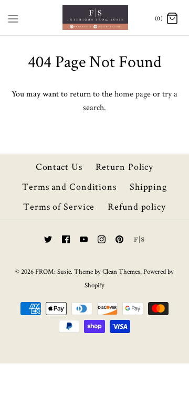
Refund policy (137, 206)
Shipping (148, 186)
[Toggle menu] (13, 17)
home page (132, 93)
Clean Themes (121, 271)
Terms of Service (58, 206)
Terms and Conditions (69, 186)
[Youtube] (84, 239)
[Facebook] (66, 239)
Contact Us (59, 166)
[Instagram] (102, 239)
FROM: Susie (53, 271)
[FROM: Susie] (94, 17)
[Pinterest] (119, 239)
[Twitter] (48, 239)
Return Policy (125, 166)
